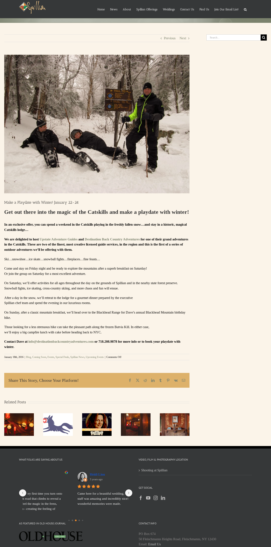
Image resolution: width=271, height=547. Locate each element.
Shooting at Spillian (154, 470)
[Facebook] (141, 498)
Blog (28, 357)
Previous (170, 38)
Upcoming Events (95, 357)
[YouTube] (148, 498)
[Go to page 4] (82, 520)
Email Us (154, 544)
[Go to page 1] (72, 520)
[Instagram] (155, 498)
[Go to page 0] (69, 520)
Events (50, 357)
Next (183, 38)
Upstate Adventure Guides (58, 239)
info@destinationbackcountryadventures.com (61, 341)
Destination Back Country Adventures (112, 239)
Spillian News (77, 357)
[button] (245, 9)
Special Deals (62, 357)
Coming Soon (39, 357)
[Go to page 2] (75, 520)
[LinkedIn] (163, 498)
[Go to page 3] (79, 520)
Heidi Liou (60, 474)
